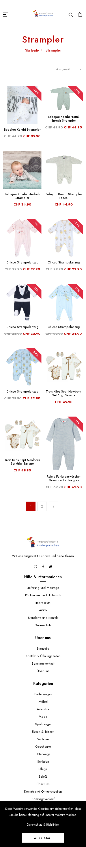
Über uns (43, 671)
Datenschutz (43, 625)
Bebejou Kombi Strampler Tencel (63, 196)
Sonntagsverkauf (43, 663)
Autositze (43, 709)
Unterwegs (43, 754)
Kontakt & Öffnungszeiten (43, 656)
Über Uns (43, 784)
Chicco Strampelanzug (22, 262)
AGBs (43, 610)
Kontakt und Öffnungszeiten (43, 791)
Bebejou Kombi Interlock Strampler (22, 196)
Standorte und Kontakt (43, 617)
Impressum (43, 602)
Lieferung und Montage (43, 587)
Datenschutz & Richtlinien (43, 824)
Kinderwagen (43, 694)
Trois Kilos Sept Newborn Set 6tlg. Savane (64, 393)
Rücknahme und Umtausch (43, 595)
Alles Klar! (43, 838)
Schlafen (43, 761)
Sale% (43, 776)
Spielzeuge (43, 724)
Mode (43, 716)
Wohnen (43, 739)
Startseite (32, 50)
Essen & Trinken (43, 731)
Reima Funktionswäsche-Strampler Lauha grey (63, 478)
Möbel (43, 701)
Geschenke (43, 746)
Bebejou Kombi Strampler (22, 129)
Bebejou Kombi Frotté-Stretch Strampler (64, 119)
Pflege (43, 769)
